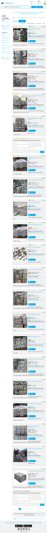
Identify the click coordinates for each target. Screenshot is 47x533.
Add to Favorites (41, 41)
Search (6, 6)
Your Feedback (29, 522)
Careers (39, 523)
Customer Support (33, 523)
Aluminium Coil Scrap (6, 51)
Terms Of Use (9, 523)
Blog (18, 522)
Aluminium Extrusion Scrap (6, 35)
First (15, 508)
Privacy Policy (15, 523)
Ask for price (31, 32)
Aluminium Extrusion (6, 36)
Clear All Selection (5, 21)
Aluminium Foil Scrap (6, 53)
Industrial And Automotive (22, 17)
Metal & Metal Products (31, 17)
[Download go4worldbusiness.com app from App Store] (19, 526)
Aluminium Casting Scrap (5, 49)
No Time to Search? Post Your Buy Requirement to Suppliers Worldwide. (29, 518)
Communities (13, 522)
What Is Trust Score (37, 522)
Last (43, 508)
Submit (42, 151)
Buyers (15, 21)
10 (38, 508)
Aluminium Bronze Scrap (5, 43)
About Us (7, 522)
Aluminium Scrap (5, 38)
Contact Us (22, 522)
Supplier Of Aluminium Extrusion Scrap (36, 37)
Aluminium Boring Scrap (5, 41)
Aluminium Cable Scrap (6, 45)
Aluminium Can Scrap (6, 47)
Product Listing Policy (23, 523)
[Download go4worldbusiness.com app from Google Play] (27, 526)
